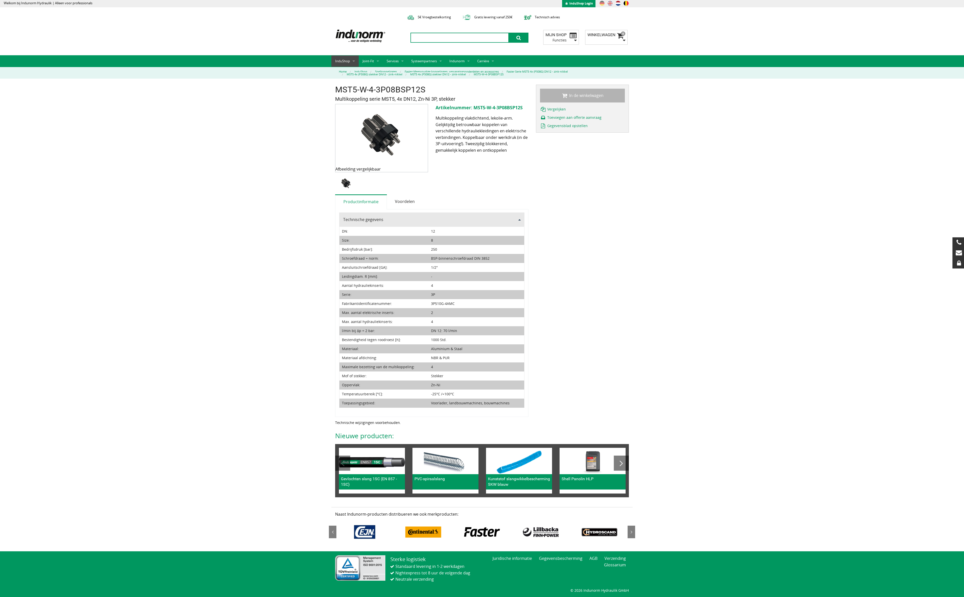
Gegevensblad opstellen (567, 125)
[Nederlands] (618, 3)
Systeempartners (424, 61)
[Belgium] (626, 3)
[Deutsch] (602, 3)
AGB (593, 558)
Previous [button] (342, 463)
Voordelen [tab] (405, 201)
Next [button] (621, 463)
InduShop (342, 61)
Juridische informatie (512, 558)
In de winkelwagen (586, 95)
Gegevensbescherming (560, 558)
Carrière (483, 61)
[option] (346, 183)
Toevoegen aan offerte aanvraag (573, 117)
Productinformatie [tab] (361, 201)
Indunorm (457, 61)
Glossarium (615, 565)
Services (393, 61)
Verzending (615, 558)
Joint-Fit (368, 61)
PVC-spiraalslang (429, 478)
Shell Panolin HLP (577, 478)
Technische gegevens (363, 219)
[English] (610, 3)
